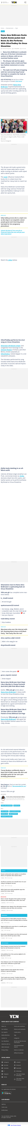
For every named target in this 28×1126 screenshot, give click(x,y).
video (10, 260)
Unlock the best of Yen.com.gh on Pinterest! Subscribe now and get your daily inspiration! (13, 232)
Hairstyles (16, 805)
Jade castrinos (13, 813)
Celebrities (3, 902)
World (2, 885)
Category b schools (6, 816)
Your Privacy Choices (16, 1125)
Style (16, 28)
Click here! (18, 81)
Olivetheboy (5, 354)
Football (3, 938)
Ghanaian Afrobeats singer (11, 346)
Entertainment (9, 28)
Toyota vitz (4, 813)
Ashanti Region (6, 350)
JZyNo (22, 476)
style (5, 177)
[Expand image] (26, 119)
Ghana (2, 877)
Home (2, 28)
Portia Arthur (16, 48)
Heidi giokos (4, 811)
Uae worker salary (15, 811)
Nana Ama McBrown (8, 692)
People (2, 893)
